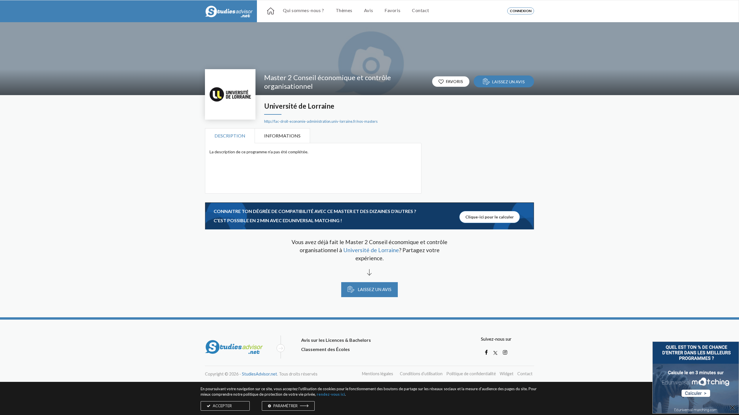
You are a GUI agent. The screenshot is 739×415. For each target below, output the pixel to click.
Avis (368, 10)
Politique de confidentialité (471, 373)
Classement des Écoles (325, 349)
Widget (507, 373)
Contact (420, 10)
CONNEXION (520, 11)
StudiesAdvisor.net (259, 373)
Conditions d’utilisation (421, 373)
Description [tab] (229, 135)
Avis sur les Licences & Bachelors (336, 340)
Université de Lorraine (299, 106)
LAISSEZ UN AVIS (508, 81)
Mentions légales (377, 373)
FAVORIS (454, 81)
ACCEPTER (222, 405)
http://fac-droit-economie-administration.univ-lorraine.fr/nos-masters (321, 121)
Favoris (392, 10)
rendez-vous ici (331, 394)
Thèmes (344, 10)
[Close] (732, 408)
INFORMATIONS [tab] (282, 135)
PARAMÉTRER (285, 405)
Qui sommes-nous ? (303, 10)
